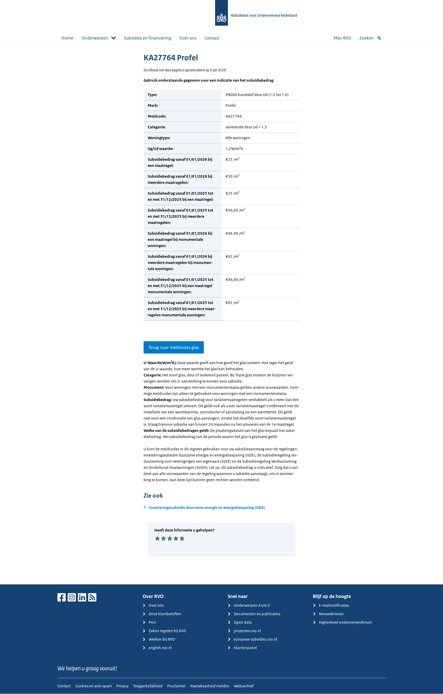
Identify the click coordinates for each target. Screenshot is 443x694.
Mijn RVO (342, 38)
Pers (152, 622)
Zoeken (366, 38)
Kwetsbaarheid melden (209, 685)
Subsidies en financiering (147, 38)
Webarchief (244, 685)
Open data (243, 622)
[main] (221, 314)
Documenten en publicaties (257, 613)
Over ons (187, 38)
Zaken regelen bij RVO (167, 630)
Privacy (122, 685)
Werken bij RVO (162, 639)
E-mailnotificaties (334, 605)
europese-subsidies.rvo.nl (255, 639)
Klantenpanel (245, 647)
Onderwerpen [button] (95, 38)
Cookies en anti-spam (93, 685)
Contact (212, 38)
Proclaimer (176, 685)
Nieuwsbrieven (331, 613)
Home (67, 38)
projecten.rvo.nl (247, 630)
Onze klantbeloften (165, 613)
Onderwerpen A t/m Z (252, 605)
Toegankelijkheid (148, 685)
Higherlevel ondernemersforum (345, 622)
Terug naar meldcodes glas (173, 347)
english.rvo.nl (160, 647)
